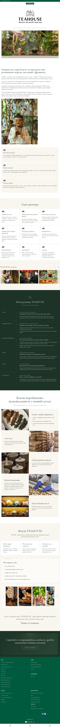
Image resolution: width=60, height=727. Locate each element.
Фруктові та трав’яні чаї (6, 677)
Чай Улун (3, 673)
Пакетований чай (5, 684)
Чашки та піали (4, 695)
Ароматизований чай (6, 666)
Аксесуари (3, 702)
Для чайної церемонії (6, 697)
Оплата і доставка (35, 699)
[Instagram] (47, 714)
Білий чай (3, 675)
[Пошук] (56, 3)
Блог (32, 695)
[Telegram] (45, 714)
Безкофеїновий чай (6, 680)
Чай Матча (3, 669)
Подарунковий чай (5, 682)
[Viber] (43, 714)
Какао (32, 669)
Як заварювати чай (35, 697)
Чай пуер (3, 671)
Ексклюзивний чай (5, 686)
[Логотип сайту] (30, 3)
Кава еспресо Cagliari (36, 664)
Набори (3, 699)
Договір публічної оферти (37, 708)
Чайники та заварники (6, 693)
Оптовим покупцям (36, 702)
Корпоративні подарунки (37, 693)
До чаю (32, 676)
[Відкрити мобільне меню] (1, 3)
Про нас (33, 704)
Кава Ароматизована (36, 666)
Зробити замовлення (29, 647)
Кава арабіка (34, 662)
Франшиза (33, 706)
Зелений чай (4, 664)
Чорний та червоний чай (7, 662)
